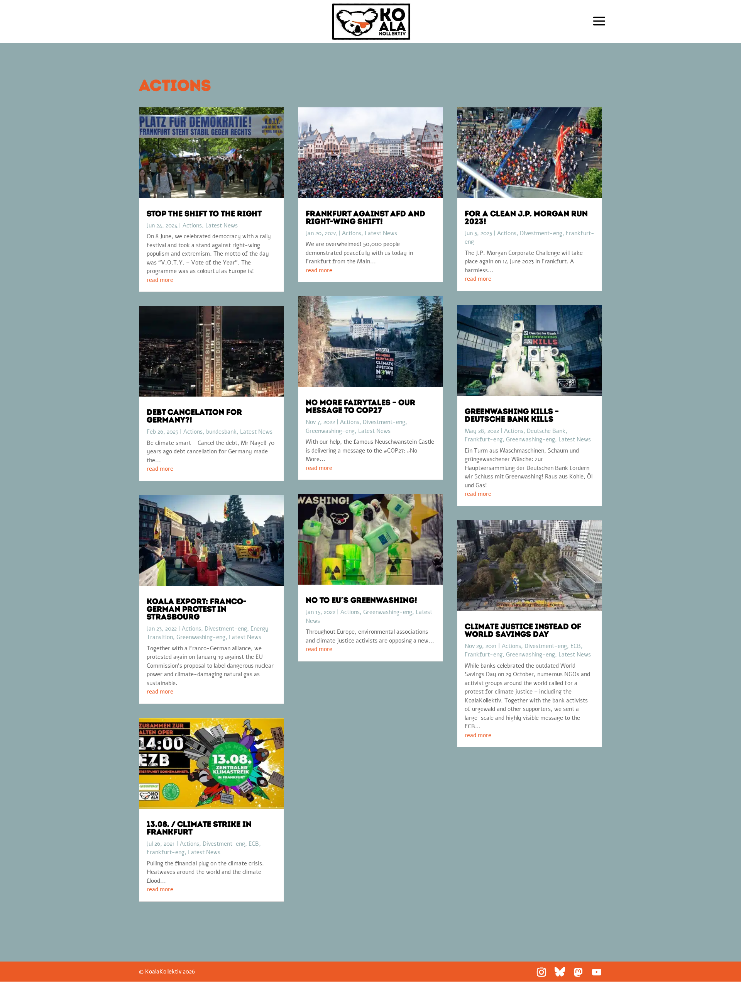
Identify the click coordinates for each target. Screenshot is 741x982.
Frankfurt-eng (165, 852)
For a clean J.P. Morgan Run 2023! (526, 217)
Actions (192, 225)
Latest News (221, 225)
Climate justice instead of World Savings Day (523, 630)
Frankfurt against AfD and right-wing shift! (365, 217)
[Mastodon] (578, 972)
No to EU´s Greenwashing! (361, 600)
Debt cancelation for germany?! (194, 415)
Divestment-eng (226, 629)
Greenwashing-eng (200, 637)
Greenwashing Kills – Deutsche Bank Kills (512, 415)
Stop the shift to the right (204, 213)
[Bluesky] (560, 972)
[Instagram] (541, 972)
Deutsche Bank (546, 431)
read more (160, 280)
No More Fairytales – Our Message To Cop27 (360, 406)
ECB (254, 844)
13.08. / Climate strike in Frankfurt (199, 827)
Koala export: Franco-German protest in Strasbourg (196, 609)
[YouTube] (596, 972)
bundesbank (221, 432)
